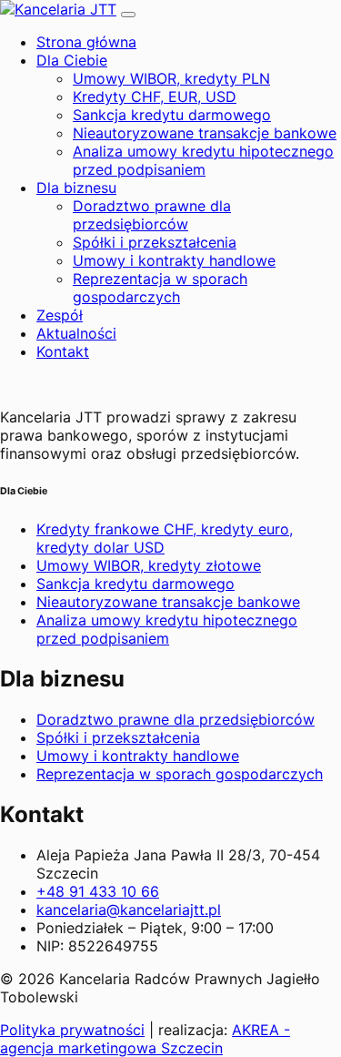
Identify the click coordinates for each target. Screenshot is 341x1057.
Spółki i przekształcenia (154, 242)
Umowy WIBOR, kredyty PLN (171, 78)
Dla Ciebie (71, 60)
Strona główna (86, 42)
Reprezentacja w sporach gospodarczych (160, 287)
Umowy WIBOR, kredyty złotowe (148, 565)
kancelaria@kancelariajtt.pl (128, 909)
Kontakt (62, 351)
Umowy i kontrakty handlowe (174, 260)
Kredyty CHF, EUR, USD (154, 96)
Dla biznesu (76, 187)
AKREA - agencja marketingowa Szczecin (145, 1039)
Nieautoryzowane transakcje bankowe (204, 133)
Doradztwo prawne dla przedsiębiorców (152, 215)
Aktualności (76, 333)
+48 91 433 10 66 (97, 891)
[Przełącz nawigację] (128, 14)
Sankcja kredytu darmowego (172, 115)
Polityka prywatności (72, 1030)
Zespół (59, 315)
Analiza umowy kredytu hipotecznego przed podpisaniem (203, 160)
